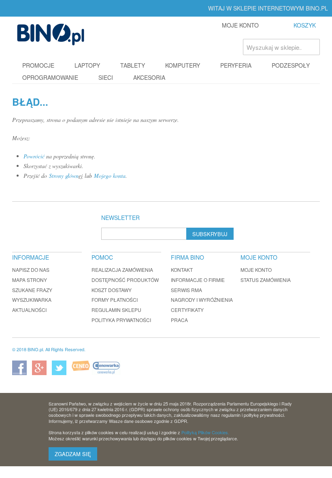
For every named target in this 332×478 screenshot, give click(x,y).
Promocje (38, 65)
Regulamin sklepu (116, 309)
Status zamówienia (265, 279)
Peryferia (235, 65)
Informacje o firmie (198, 279)
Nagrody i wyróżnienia (202, 299)
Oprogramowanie (50, 77)
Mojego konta (110, 175)
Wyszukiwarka (31, 299)
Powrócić (34, 156)
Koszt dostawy (112, 289)
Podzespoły (291, 65)
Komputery (182, 65)
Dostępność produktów (125, 279)
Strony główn (64, 175)
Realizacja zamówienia (122, 269)
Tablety (132, 65)
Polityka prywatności (121, 319)
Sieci (105, 77)
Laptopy (87, 65)
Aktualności (29, 309)
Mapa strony (29, 279)
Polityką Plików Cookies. (205, 432)
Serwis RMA (186, 289)
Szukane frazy (32, 289)
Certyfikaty (187, 309)
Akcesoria (149, 77)
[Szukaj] (312, 47)
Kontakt (182, 269)
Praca (179, 319)
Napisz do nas (30, 269)
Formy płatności (115, 299)
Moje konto (256, 269)
